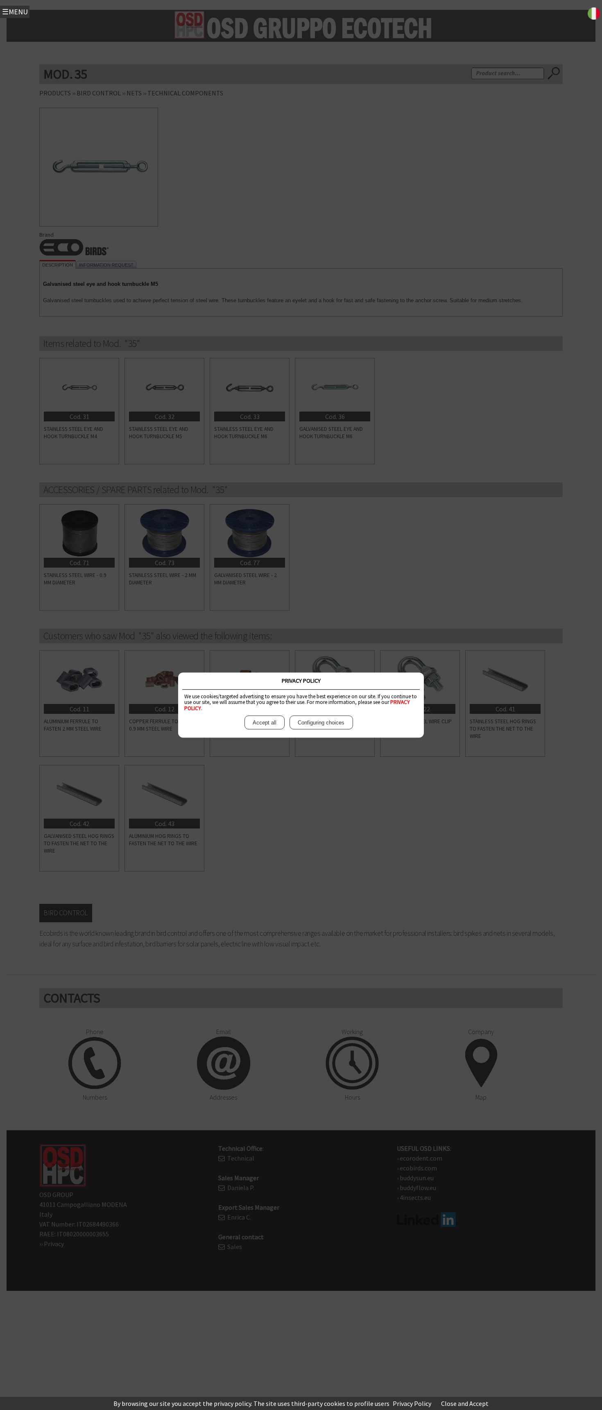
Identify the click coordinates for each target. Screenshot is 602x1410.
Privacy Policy (412, 1403)
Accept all (264, 723)
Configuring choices (321, 723)
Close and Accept (465, 1403)
